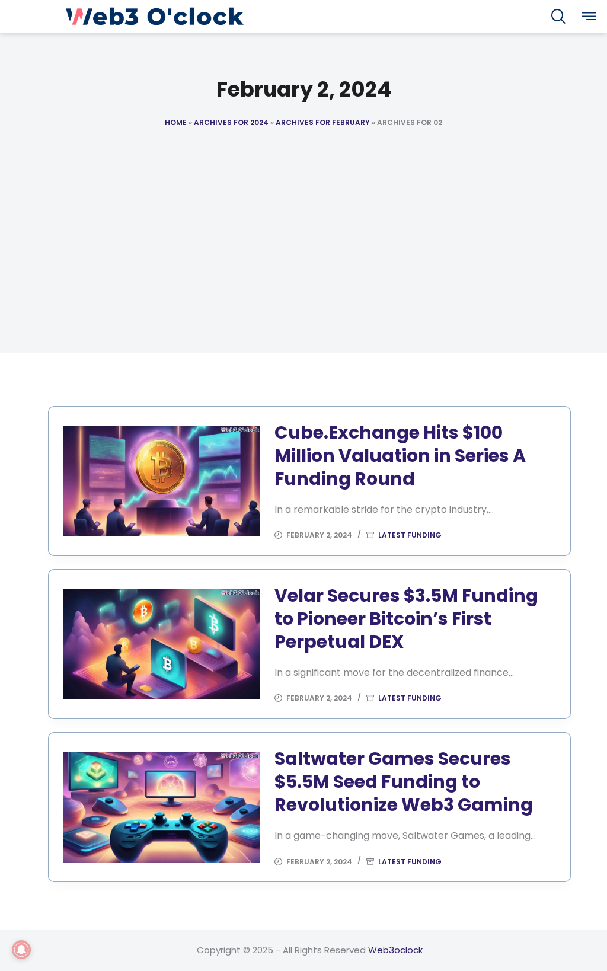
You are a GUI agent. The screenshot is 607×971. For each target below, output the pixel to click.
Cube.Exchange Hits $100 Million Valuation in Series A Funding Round (400, 455)
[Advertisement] (303, 270)
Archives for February (323, 122)
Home (176, 122)
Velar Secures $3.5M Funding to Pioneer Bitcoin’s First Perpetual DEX (406, 618)
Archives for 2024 (231, 122)
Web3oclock (395, 950)
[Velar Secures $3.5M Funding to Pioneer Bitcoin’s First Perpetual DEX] (161, 644)
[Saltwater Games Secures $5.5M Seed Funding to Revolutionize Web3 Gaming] (161, 807)
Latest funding (410, 535)
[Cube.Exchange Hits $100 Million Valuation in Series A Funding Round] (161, 481)
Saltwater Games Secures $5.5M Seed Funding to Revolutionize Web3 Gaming (403, 781)
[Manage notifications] (21, 949)
